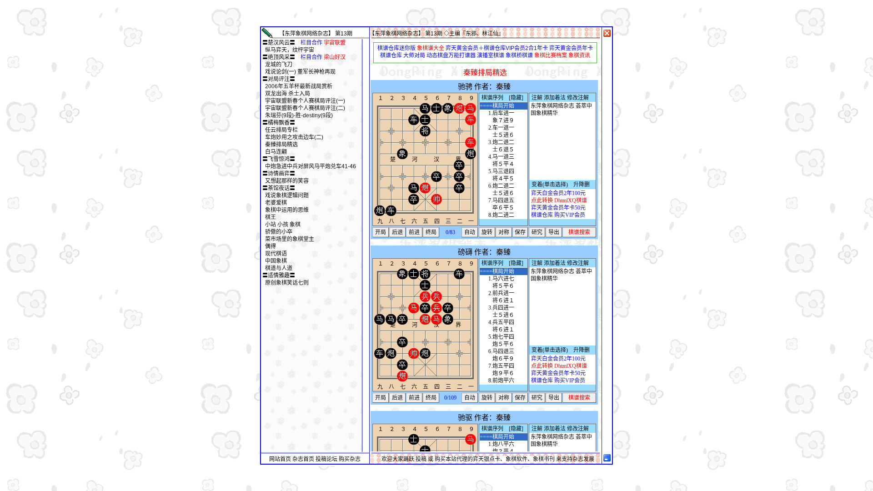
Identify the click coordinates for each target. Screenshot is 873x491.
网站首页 (280, 459)
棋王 (270, 217)
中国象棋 (276, 261)
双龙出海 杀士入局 (287, 93)
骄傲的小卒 (278, 232)
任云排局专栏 (281, 130)
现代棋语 (276, 254)
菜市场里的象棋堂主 (289, 239)
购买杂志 (350, 459)
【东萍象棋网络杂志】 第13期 (315, 33)
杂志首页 (303, 459)
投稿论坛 (326, 459)
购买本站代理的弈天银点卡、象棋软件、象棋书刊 (495, 459)
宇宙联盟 (335, 43)
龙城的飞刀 (278, 64)
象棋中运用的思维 (287, 210)
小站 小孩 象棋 (283, 224)
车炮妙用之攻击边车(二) (294, 137)
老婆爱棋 (276, 203)
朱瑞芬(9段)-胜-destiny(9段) (299, 115)
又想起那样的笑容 (287, 181)
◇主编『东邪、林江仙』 (474, 33)
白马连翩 (276, 152)
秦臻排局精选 (281, 144)
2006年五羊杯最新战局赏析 (298, 86)
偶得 (270, 246)
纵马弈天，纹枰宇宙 (289, 50)
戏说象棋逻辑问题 (287, 195)
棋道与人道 (278, 268)
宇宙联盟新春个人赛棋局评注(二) (305, 108)
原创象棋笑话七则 (287, 283)
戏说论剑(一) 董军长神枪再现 (300, 72)
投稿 (421, 459)
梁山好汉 (335, 57)
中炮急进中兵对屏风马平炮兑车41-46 (310, 166)
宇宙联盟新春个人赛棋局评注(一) (305, 101)
